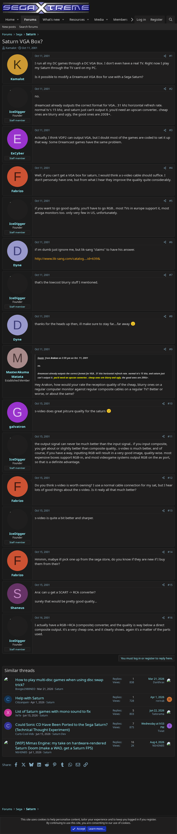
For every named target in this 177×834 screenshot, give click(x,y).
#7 (170, 275)
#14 (170, 552)
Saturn (59, 689)
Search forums (28, 27)
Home (9, 19)
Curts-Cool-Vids (24, 734)
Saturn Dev (59, 734)
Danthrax (158, 682)
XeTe (18, 715)
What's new (51, 19)
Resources (77, 19)
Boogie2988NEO (25, 689)
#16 (170, 617)
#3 (170, 130)
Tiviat (161, 731)
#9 (170, 349)
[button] (18, 19)
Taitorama (158, 714)
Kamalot (11, 48)
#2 (170, 89)
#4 (170, 168)
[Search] (170, 19)
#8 (170, 316)
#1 (170, 56)
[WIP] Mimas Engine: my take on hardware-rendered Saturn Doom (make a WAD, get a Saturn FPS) (60, 746)
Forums (30, 19)
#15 (170, 585)
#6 (170, 242)
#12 (170, 478)
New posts (9, 27)
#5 (170, 201)
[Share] (165, 56)
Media (99, 19)
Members (120, 19)
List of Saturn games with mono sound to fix (53, 711)
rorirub (160, 701)
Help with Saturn (29, 698)
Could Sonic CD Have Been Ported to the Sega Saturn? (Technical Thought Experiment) (61, 727)
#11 (170, 436)
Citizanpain (22, 702)
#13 (170, 510)
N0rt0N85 (21, 752)
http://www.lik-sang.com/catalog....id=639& (67, 258)
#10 (170, 403)
